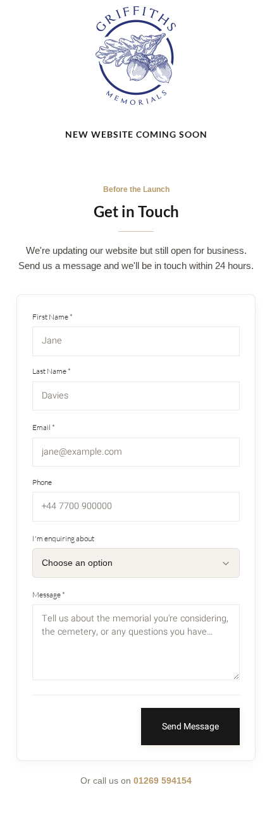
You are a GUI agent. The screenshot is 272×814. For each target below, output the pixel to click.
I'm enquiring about (63, 538)
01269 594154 (162, 780)
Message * (48, 594)
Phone (42, 482)
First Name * (52, 316)
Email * (43, 427)
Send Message (190, 726)
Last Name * (51, 371)
